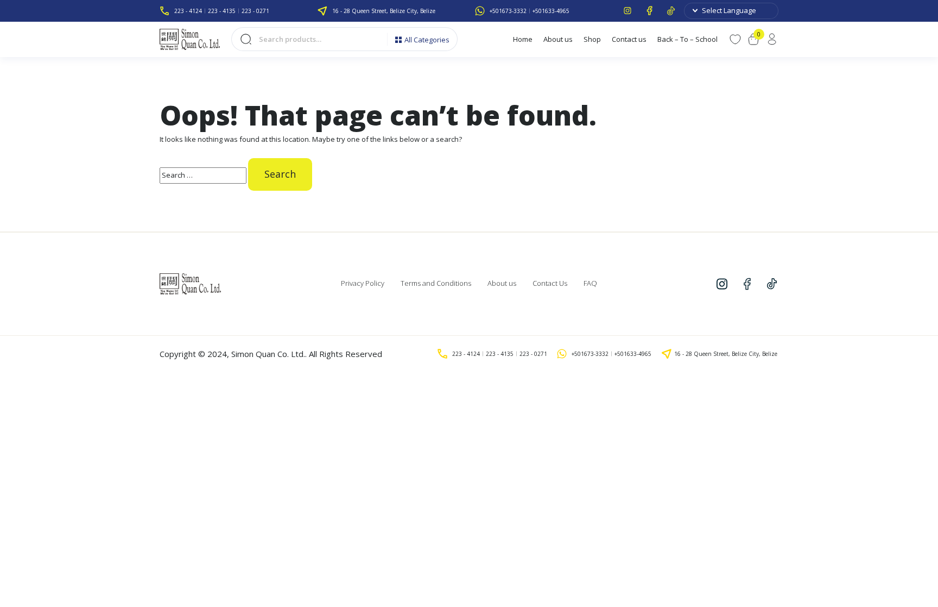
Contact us (629, 39)
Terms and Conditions (436, 283)
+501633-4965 (551, 11)
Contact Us (550, 283)
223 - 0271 (255, 11)
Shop (592, 39)
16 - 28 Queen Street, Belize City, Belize (383, 11)
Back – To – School (687, 39)
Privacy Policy (362, 283)
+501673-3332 (508, 11)
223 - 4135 (222, 11)
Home (523, 39)
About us (558, 39)
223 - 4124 (188, 11)
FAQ (590, 283)
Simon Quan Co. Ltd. (268, 353)
